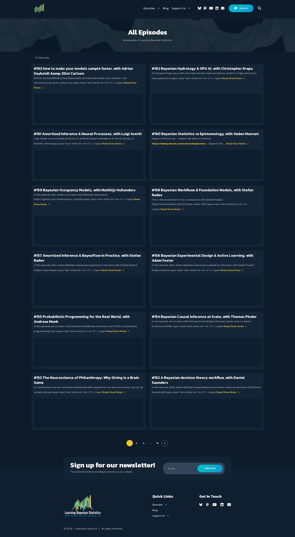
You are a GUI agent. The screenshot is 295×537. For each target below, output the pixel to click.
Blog (166, 8)
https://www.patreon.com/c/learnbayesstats (179, 143)
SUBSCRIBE (210, 468)
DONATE (244, 8)
